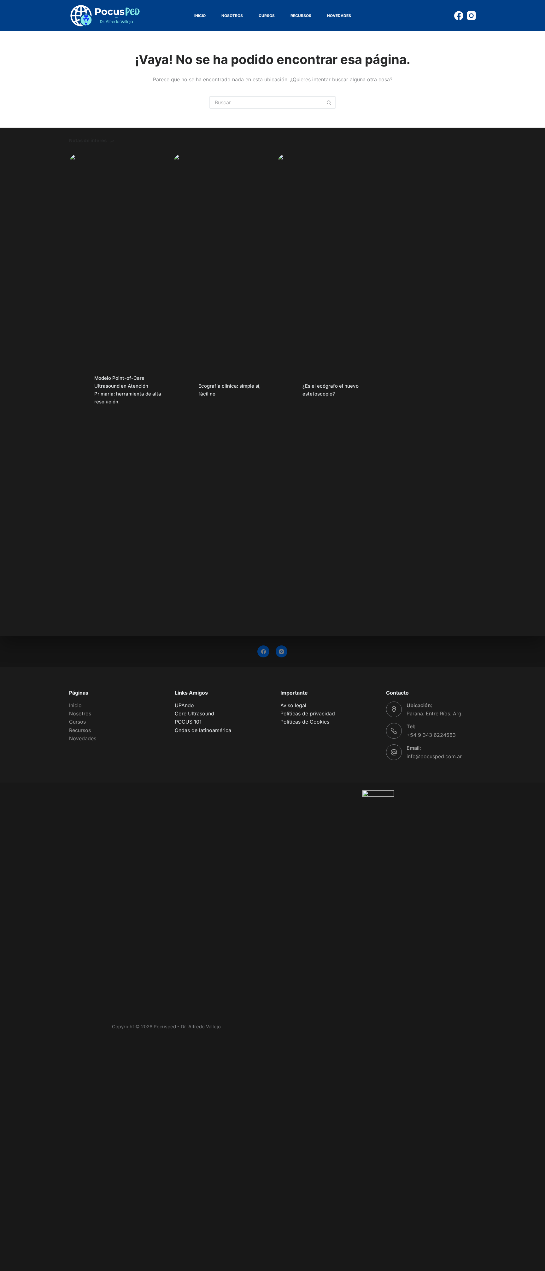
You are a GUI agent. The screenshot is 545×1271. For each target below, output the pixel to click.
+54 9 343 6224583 (431, 735)
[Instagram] (471, 15)
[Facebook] (458, 15)
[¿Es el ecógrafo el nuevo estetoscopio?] (286, 390)
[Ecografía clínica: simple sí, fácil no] (182, 390)
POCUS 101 (188, 722)
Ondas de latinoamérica (203, 730)
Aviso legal (293, 705)
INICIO (200, 15)
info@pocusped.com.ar (434, 756)
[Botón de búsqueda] (328, 102)
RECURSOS (300, 15)
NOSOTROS (232, 15)
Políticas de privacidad (307, 713)
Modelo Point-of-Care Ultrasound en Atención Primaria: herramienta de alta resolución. (127, 389)
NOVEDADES (339, 15)
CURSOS (267, 15)
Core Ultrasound (194, 713)
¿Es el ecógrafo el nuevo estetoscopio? (330, 390)
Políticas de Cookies (304, 722)
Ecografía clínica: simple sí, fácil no (229, 390)
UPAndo (184, 705)
